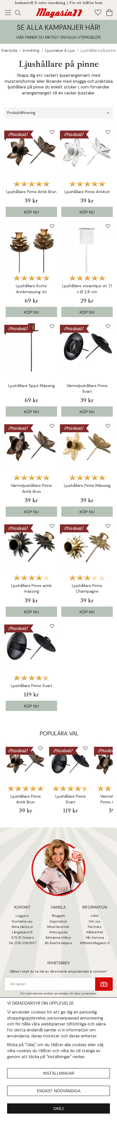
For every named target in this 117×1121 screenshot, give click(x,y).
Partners (95, 926)
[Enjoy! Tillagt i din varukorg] (58, 12)
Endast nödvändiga (58, 1091)
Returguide (58, 932)
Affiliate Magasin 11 (95, 943)
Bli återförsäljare (58, 943)
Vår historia (94, 937)
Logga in (22, 915)
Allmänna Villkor (58, 937)
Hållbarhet (94, 932)
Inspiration (58, 921)
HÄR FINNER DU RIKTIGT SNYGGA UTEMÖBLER (58, 37)
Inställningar (58, 1073)
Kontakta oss (22, 921)
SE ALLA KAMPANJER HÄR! (58, 27)
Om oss (95, 921)
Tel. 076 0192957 (22, 943)
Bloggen (58, 915)
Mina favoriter (58, 926)
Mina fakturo (22, 926)
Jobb (94, 915)
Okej (58, 1108)
